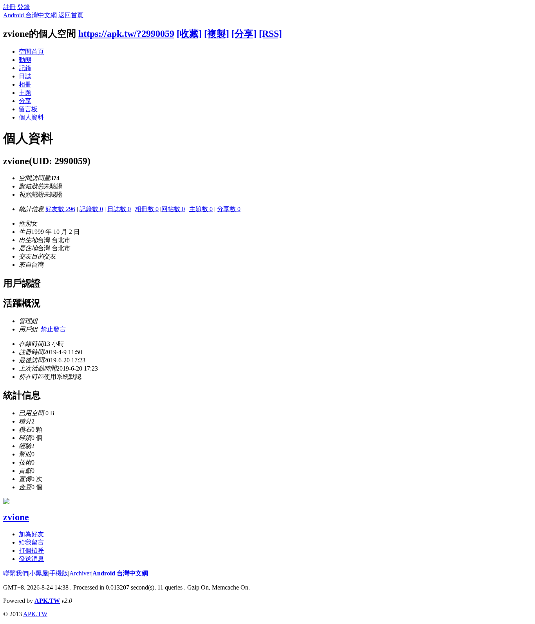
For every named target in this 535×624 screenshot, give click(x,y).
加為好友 (31, 534)
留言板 (28, 109)
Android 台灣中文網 (30, 15)
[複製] (216, 34)
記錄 (25, 68)
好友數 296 (60, 209)
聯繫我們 (15, 573)
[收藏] (189, 34)
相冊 (25, 84)
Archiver (80, 573)
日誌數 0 (119, 209)
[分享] (244, 34)
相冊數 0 (147, 209)
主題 (25, 92)
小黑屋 (38, 573)
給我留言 (31, 542)
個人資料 (31, 117)
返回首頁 (70, 15)
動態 (25, 59)
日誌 (25, 76)
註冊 (9, 7)
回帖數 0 (173, 209)
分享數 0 (228, 209)
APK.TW (47, 600)
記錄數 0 (91, 209)
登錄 (23, 7)
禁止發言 (53, 329)
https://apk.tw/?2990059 (126, 34)
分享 (25, 101)
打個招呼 (31, 550)
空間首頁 (31, 51)
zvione (16, 517)
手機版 (58, 573)
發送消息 (31, 558)
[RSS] (270, 34)
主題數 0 (201, 209)
